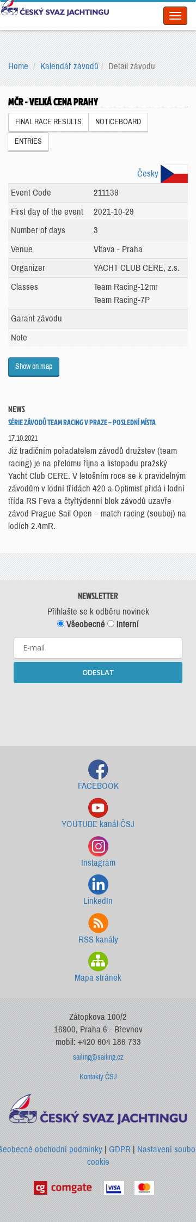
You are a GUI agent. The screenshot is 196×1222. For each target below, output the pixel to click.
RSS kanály (98, 939)
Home (18, 66)
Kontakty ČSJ (98, 1077)
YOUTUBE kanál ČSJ (98, 824)
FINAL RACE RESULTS (48, 122)
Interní (126, 624)
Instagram (98, 862)
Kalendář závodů (69, 66)
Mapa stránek (98, 977)
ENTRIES (28, 141)
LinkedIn (98, 900)
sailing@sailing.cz (98, 1057)
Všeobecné (84, 624)
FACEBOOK (98, 786)
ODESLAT (98, 672)
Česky (149, 173)
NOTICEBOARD (118, 122)
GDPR (120, 1149)
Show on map (33, 366)
